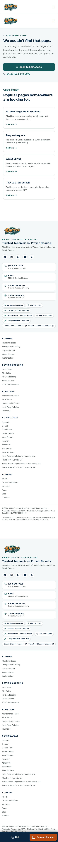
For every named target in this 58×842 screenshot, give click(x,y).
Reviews (6, 486)
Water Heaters (8, 354)
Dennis (5, 426)
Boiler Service (8, 380)
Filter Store (7, 399)
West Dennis (7, 437)
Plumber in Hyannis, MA (12, 460)
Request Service (45, 837)
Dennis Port (7, 429)
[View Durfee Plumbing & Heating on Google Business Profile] (31, 257)
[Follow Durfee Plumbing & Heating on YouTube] (25, 257)
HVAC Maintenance (10, 384)
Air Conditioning (9, 377)
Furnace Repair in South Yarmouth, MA (18, 467)
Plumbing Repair (9, 343)
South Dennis (8, 433)
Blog (4, 494)
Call (17, 837)
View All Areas (8, 452)
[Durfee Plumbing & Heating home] (10, 7)
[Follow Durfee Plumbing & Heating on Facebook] (4, 257)
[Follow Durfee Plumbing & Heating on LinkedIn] (18, 257)
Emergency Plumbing (11, 346)
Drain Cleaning (8, 350)
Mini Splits (6, 373)
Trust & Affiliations (10, 482)
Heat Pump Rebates (10, 407)
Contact (5, 497)
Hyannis (5, 422)
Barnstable (6, 448)
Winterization (7, 358)
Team (4, 490)
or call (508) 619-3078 (18, 74)
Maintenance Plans (10, 395)
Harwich (5, 441)
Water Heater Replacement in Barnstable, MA (21, 463)
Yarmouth (6, 445)
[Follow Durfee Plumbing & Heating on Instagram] (11, 257)
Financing (6, 411)
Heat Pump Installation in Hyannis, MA (18, 456)
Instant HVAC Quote (11, 403)
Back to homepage (30, 66)
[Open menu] (53, 7)
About (4, 478)
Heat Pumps (7, 369)
